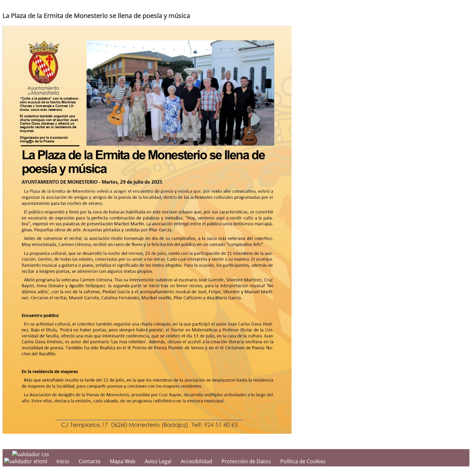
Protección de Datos (246, 461)
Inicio (63, 461)
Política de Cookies (303, 461)
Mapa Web (122, 461)
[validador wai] (26, 461)
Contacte (90, 461)
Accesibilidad (196, 461)
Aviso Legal (158, 461)
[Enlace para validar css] (30, 454)
